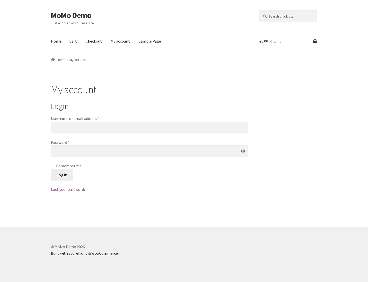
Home (56, 41)
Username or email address (75, 118)
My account (120, 41)
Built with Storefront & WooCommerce (84, 253)
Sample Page (150, 41)
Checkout (94, 41)
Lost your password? (68, 189)
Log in (62, 174)
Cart (73, 41)
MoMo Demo (71, 15)
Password (60, 142)
